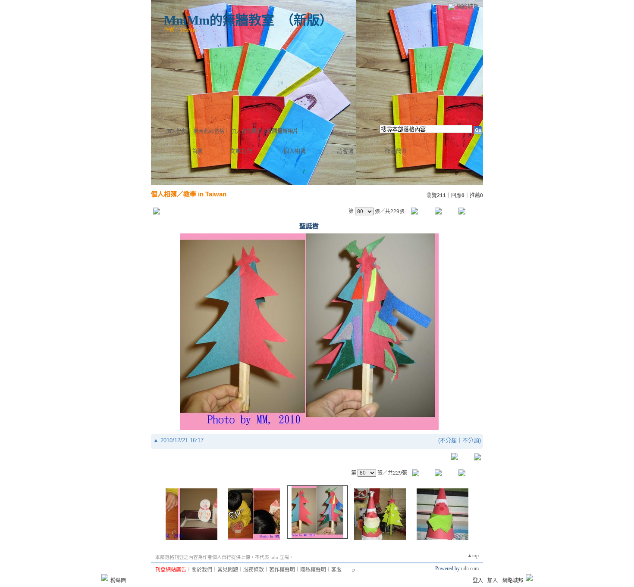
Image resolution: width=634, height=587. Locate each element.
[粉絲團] (104, 577)
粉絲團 (118, 581)
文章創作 (241, 151)
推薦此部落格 (208, 131)
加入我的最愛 (246, 131)
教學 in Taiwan (204, 194)
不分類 (448, 440)
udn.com (470, 568)
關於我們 (201, 570)
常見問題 (227, 570)
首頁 (197, 151)
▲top (473, 556)
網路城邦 (467, 6)
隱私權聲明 (313, 570)
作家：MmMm (180, 30)
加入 (492, 581)
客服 (336, 570)
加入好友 (176, 131)
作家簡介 (396, 151)
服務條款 (253, 570)
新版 (307, 20)
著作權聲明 (282, 570)
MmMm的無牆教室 (219, 20)
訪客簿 (345, 151)
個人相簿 (294, 151)
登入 (478, 581)
